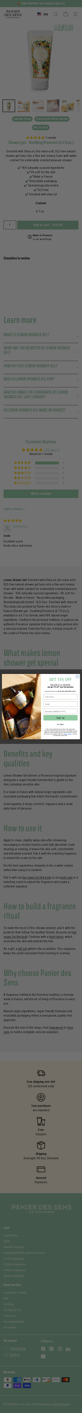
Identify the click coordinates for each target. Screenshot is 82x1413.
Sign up (61, 717)
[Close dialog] (77, 676)
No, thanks (60, 724)
